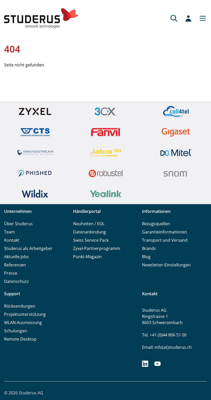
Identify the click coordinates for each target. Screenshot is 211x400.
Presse (10, 273)
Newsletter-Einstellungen (166, 265)
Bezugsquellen (156, 224)
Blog (146, 256)
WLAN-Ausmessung (23, 322)
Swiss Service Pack (91, 240)
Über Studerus (18, 224)
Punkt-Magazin (87, 256)
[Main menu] (201, 18)
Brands (149, 248)
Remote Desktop (20, 339)
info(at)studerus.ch (173, 347)
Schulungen (15, 331)
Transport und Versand (165, 240)
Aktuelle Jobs (16, 256)
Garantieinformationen (164, 232)
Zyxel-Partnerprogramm (96, 248)
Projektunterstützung (25, 314)
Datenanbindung (89, 232)
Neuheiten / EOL (88, 224)
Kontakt (11, 240)
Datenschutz (16, 281)
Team (9, 232)
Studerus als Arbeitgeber (28, 248)
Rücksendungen (19, 306)
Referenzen (15, 265)
